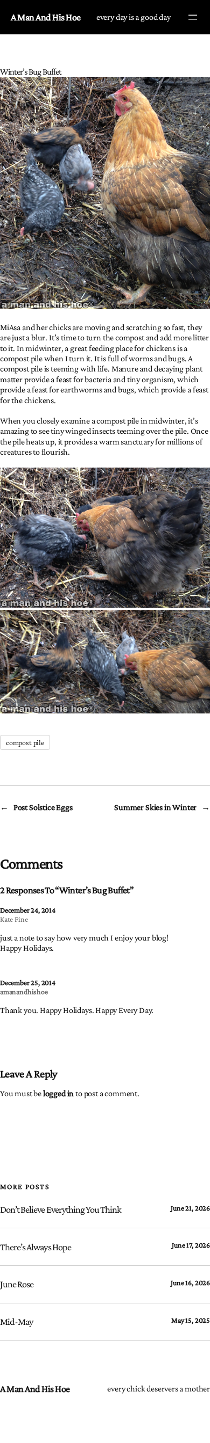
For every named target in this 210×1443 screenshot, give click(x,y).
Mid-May (16, 1321)
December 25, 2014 (27, 982)
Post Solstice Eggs (43, 807)
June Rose (16, 1284)
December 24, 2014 (27, 910)
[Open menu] (192, 17)
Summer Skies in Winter (155, 807)
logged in (58, 1093)
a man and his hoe (46, 17)
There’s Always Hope (35, 1247)
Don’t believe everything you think (60, 1209)
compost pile (25, 742)
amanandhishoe (24, 991)
